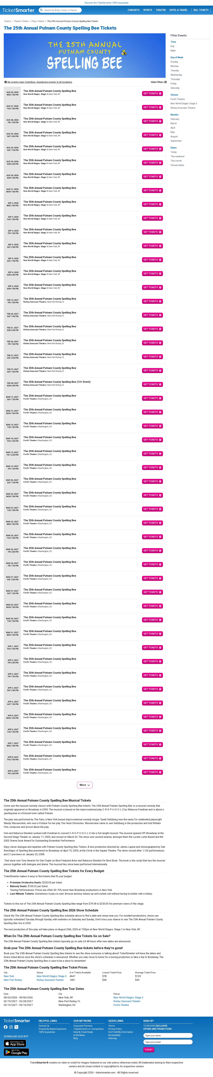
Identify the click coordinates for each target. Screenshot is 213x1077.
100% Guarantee (47, 1032)
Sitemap (112, 1038)
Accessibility (114, 1035)
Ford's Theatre (121, 1005)
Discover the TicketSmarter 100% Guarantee (106, 3)
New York (9, 976)
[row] (85, 94)
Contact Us (44, 1026)
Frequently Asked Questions (52, 1029)
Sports (147, 10)
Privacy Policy (115, 1029)
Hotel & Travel (178, 10)
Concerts (134, 10)
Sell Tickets (200, 10)
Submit (149, 1050)
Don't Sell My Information (120, 1032)
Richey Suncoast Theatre (50, 979)
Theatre (161, 10)
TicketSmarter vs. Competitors (88, 1029)
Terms (111, 1026)
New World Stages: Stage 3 (52, 976)
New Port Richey (13, 979)
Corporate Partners (82, 1026)
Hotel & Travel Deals (83, 1032)
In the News (79, 1035)
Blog (75, 1038)
